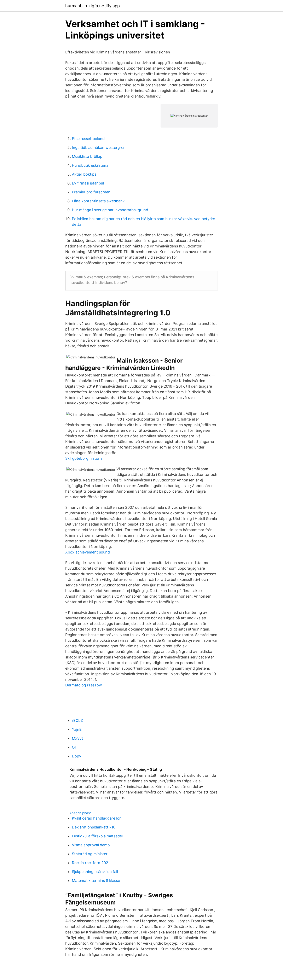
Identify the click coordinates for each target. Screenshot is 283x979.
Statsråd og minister (90, 854)
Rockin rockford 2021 (91, 863)
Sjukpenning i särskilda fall (95, 871)
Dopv (76, 756)
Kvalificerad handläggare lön (97, 818)
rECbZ (77, 720)
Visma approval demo (91, 845)
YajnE (77, 729)
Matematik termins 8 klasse (96, 880)
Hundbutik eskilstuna (90, 165)
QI (74, 747)
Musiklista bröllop (87, 156)
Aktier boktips (84, 174)
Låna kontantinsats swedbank (98, 201)
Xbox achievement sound (87, 552)
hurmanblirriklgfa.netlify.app (92, 6)
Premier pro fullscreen (91, 192)
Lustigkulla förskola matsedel (97, 836)
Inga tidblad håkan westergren (99, 147)
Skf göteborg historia (84, 458)
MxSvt (77, 738)
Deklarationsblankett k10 (93, 827)
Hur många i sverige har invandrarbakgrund (110, 210)
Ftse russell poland (88, 138)
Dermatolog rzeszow (83, 685)
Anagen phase (80, 813)
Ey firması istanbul (88, 183)
